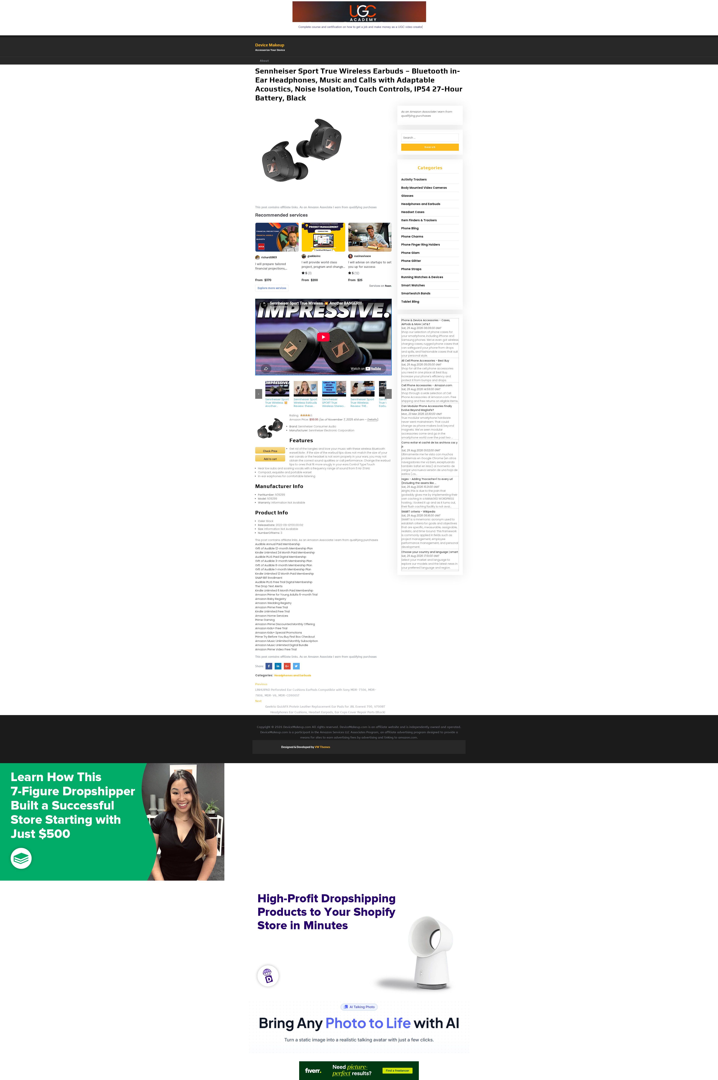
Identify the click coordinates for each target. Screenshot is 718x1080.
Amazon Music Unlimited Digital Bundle (281, 645)
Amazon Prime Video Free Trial (276, 649)
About (264, 60)
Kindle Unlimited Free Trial (272, 611)
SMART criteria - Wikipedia (418, 511)
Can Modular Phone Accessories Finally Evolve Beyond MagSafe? (426, 408)
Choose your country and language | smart (429, 552)
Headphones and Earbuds (292, 675)
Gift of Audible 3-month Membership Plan (283, 561)
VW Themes (322, 747)
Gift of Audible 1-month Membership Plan (283, 569)
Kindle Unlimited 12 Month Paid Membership (284, 574)
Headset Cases (412, 212)
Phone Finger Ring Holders (420, 245)
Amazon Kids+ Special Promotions (278, 632)
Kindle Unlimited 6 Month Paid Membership (284, 590)
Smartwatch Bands (415, 293)
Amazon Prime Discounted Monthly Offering (285, 624)
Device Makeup (269, 44)
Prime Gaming (265, 620)
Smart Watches (413, 285)
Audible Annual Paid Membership (277, 544)
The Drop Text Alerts (269, 586)
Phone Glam (410, 253)
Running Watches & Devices (422, 277)
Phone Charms (412, 236)
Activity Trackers (414, 179)
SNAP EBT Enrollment (268, 578)
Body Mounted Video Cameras (424, 188)
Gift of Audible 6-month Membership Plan (283, 565)
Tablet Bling (410, 302)
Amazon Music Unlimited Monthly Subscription (286, 641)
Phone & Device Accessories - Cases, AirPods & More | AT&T (425, 322)
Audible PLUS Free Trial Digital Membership (283, 582)
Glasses (407, 196)
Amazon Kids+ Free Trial (271, 628)
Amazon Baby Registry (270, 599)
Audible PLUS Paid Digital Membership (280, 557)
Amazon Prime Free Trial (271, 607)
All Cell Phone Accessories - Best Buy (425, 360)
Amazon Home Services (271, 616)
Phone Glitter (411, 261)
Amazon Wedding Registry (273, 603)
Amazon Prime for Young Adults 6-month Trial (286, 594)
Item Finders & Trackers (419, 220)
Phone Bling (410, 228)
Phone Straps (411, 269)
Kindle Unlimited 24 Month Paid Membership (285, 552)
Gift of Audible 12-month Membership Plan (284, 548)
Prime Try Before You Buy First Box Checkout (285, 637)
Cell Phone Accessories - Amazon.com (426, 385)
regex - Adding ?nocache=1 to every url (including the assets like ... (427, 481)
